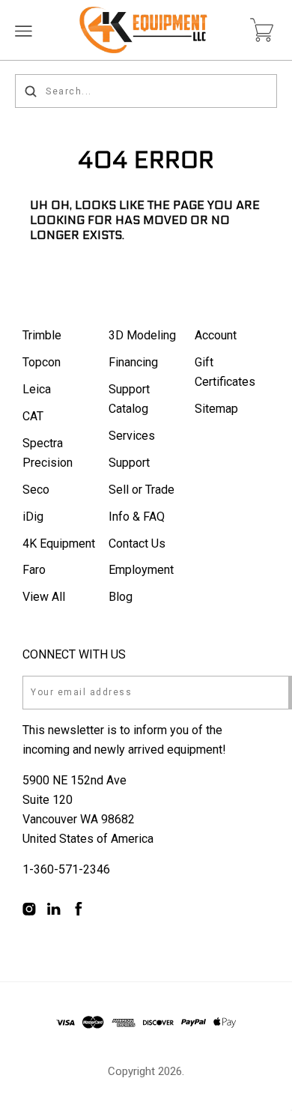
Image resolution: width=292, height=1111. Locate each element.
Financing (133, 362)
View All (43, 597)
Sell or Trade (141, 489)
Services (132, 436)
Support (129, 462)
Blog (121, 597)
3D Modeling (142, 335)
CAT (32, 416)
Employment (141, 570)
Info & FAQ (137, 516)
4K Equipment (58, 543)
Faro (34, 570)
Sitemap (216, 409)
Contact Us (137, 543)
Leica (36, 389)
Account (216, 335)
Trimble (41, 335)
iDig (32, 516)
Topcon (41, 362)
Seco (35, 489)
